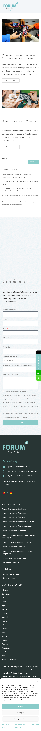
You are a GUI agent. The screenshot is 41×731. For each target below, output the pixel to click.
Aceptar (20, 706)
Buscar (4, 158)
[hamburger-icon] (36, 6)
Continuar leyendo (12, 80)
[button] (37, 681)
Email (5, 319)
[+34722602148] (38, 378)
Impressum (35, 724)
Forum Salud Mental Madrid (14, 55)
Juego (26, 125)
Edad (5, 329)
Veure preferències (21, 719)
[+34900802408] (38, 372)
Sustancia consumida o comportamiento (17, 365)
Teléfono (6, 337)
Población (6, 347)
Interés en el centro (10, 356)
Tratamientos (29, 58)
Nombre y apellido (9, 310)
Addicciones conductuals (13, 58)
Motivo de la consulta (10, 375)
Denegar (20, 712)
